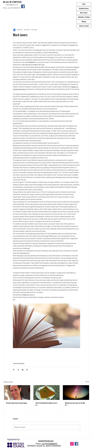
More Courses (83, 13)
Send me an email (84, 26)
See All (87, 382)
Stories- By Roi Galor (22, 17)
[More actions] (79, 30)
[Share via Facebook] (14, 369)
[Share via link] (27, 369)
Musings (84, 22)
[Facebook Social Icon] (23, 6)
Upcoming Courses (84, 8)
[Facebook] (76, 444)
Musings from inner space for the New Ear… (75, 404)
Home (83, 4)
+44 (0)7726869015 (49, 444)
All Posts (7, 17)
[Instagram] (72, 444)
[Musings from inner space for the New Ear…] (76, 392)
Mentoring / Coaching (84, 17)
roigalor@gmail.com (12, 5)
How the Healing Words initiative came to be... (46, 404)
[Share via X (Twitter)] (18, 369)
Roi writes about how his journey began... (17, 403)
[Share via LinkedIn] (23, 369)
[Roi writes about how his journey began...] (17, 392)
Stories (36, 17)
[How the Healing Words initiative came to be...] (46, 392)
